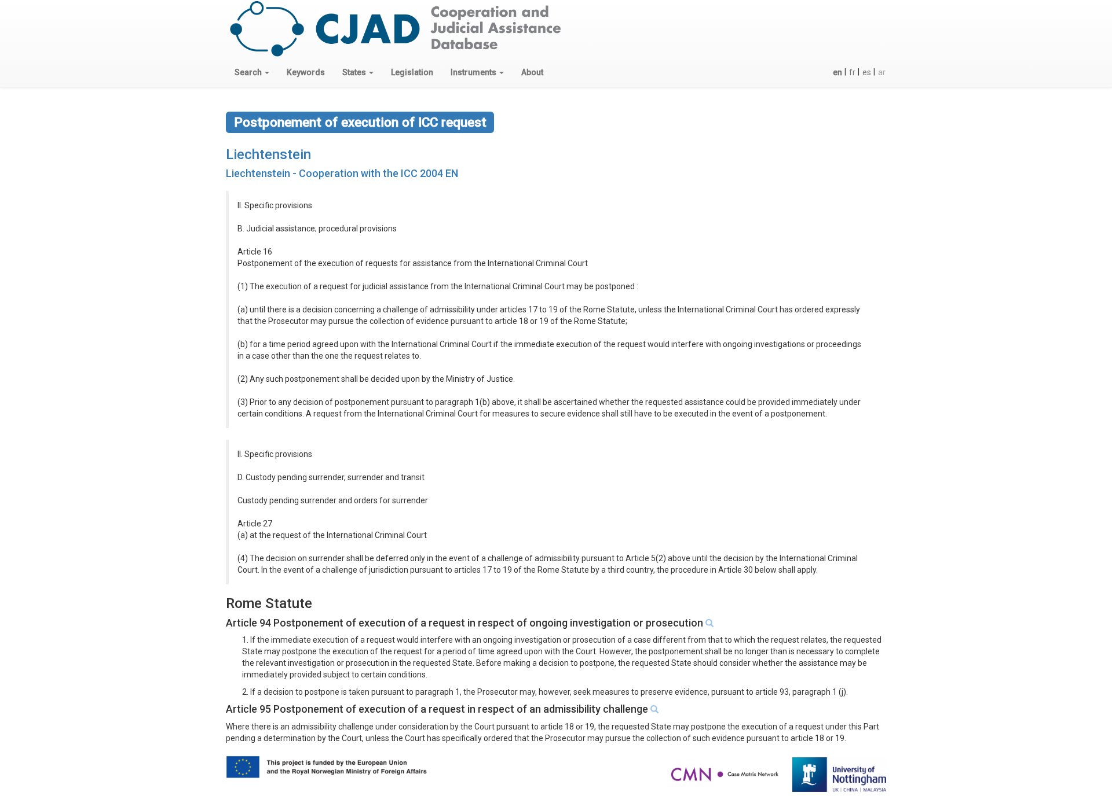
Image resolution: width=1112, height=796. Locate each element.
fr (852, 72)
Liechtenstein (268, 154)
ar (882, 72)
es (866, 72)
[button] (252, 72)
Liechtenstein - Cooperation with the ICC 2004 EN (342, 173)
